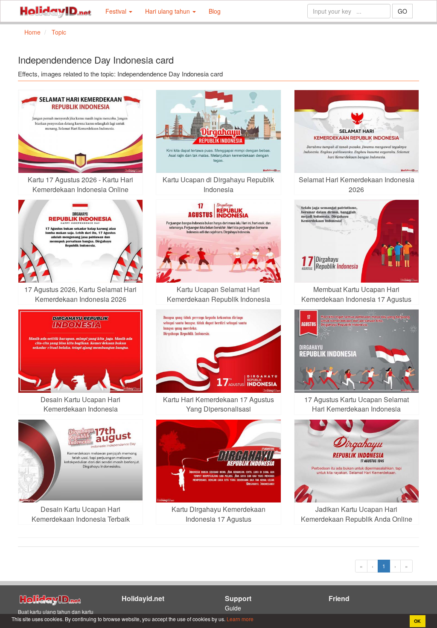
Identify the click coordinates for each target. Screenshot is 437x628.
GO (402, 11)
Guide (233, 608)
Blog (215, 11)
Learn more (239, 618)
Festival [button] (116, 11)
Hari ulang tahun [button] (168, 11)
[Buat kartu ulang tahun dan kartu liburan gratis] (55, 11)
